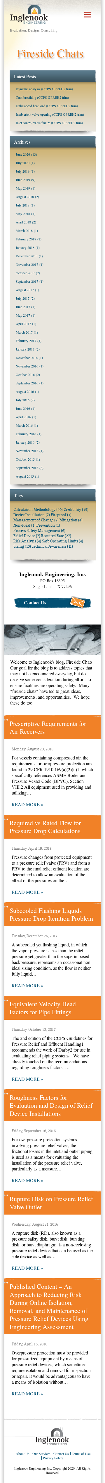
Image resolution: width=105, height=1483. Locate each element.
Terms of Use (81, 1453)
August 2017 (25, 289)
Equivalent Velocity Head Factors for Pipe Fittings (43, 1008)
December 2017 (27, 256)
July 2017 (22, 298)
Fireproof (61, 514)
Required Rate (56, 535)
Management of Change (36, 520)
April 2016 (23, 416)
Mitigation (71, 520)
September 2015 (27, 467)
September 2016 (27, 383)
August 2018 (25, 196)
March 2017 (24, 332)
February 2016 (26, 433)
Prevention (48, 525)
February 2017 (26, 340)
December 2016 (27, 357)
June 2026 (23, 154)
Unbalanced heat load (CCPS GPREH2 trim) (47, 105)
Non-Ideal (24, 525)
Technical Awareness (52, 546)
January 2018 (25, 247)
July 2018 (22, 205)
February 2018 (26, 239)
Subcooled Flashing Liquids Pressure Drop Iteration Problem (51, 914)
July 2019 (22, 171)
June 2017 (23, 306)
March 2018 (24, 230)
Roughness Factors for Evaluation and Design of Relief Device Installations (51, 1105)
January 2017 (25, 349)
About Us (22, 1453)
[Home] (52, 1436)
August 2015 (25, 476)
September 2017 (27, 281)
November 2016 (27, 366)
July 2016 (22, 400)
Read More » (27, 804)
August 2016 (25, 391)
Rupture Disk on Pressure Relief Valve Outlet (51, 1202)
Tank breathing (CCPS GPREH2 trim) (42, 97)
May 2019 (23, 188)
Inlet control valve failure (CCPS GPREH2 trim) (49, 122)
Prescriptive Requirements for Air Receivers (48, 727)
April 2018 (23, 222)
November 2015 (27, 450)
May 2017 (23, 315)
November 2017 (27, 264)
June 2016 (23, 408)
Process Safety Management (39, 530)
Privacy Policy (53, 1458)
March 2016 (24, 425)
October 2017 (25, 272)
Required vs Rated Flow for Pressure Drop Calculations (45, 826)
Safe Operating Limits (62, 541)
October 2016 (25, 374)
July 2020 (22, 162)
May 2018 (23, 213)
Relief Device (26, 535)
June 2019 (23, 179)
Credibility (76, 509)
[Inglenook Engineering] (29, 13)
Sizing (22, 546)
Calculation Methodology (38, 509)
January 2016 (25, 442)
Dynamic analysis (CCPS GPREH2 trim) (44, 88)
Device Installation (31, 514)
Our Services (41, 1453)
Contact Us (35, 602)
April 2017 (23, 323)
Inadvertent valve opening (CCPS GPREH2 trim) (50, 114)
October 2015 (25, 459)
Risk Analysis (27, 541)
